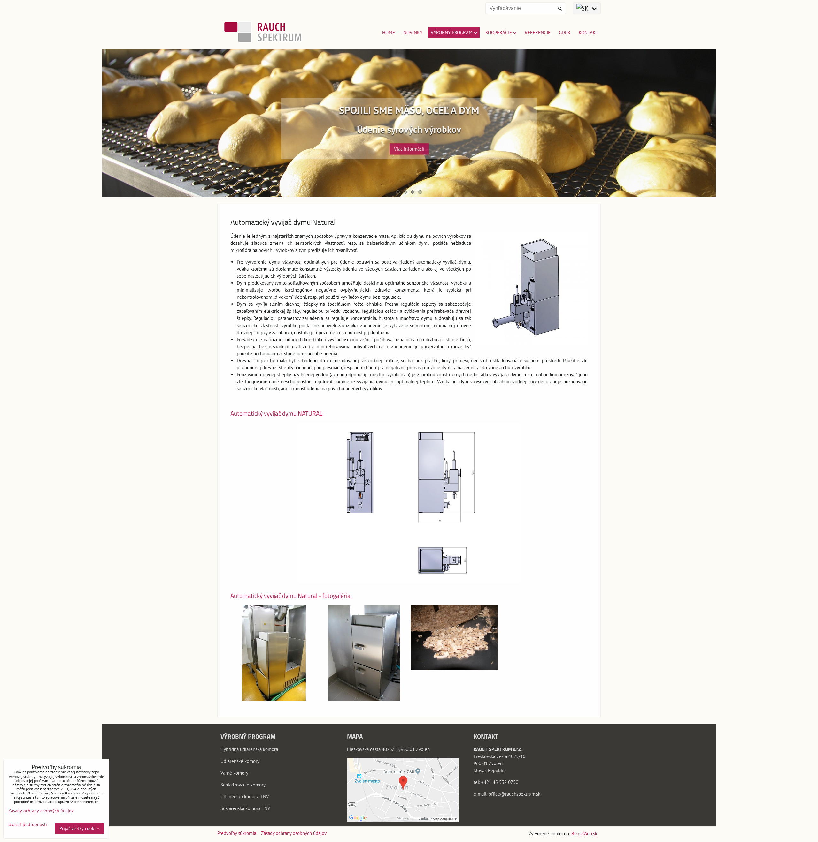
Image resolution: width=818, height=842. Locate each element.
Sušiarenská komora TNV (245, 808)
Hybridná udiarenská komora (249, 749)
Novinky (412, 32)
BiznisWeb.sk (584, 834)
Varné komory (234, 773)
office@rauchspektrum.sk (514, 794)
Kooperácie (498, 32)
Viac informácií (409, 151)
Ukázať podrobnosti (27, 824)
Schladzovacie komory (243, 785)
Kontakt (588, 32)
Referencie (538, 32)
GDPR (564, 32)
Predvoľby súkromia (236, 833)
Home (388, 32)
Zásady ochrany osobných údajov (294, 833)
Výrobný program (452, 32)
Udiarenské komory (239, 761)
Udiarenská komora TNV (244, 796)
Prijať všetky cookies (79, 828)
